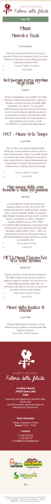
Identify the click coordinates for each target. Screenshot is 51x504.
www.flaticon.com (35, 501)
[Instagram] (26, 485)
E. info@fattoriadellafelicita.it (25, 441)
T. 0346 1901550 (25, 435)
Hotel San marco (35, 53)
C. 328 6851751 (25, 438)
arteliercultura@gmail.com (33, 124)
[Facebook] (24, 485)
